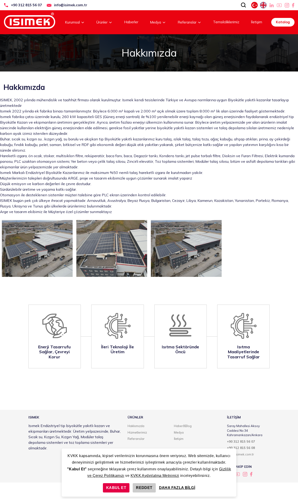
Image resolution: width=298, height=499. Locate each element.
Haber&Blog (183, 426)
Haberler (131, 22)
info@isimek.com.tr (70, 5)
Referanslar (187, 22)
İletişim (256, 22)
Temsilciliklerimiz (226, 22)
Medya (155, 22)
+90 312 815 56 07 (26, 5)
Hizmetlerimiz (137, 432)
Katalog (283, 22)
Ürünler (102, 22)
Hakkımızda (136, 426)
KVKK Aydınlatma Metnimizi (155, 476)
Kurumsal (72, 22)
